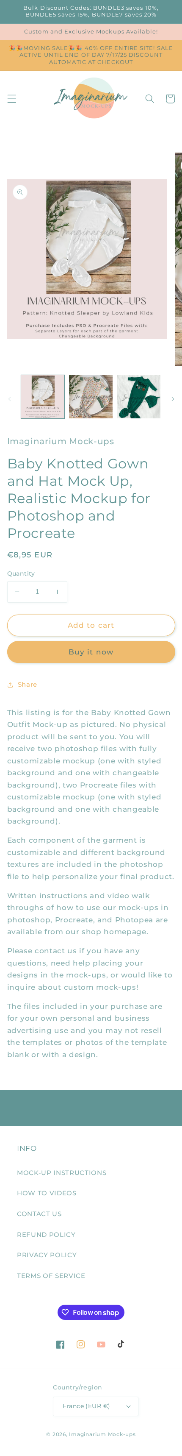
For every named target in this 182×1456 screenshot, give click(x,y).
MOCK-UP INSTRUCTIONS (61, 1173)
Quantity (21, 573)
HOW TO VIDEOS (47, 1193)
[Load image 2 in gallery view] (91, 397)
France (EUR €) (86, 1406)
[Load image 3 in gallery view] (139, 397)
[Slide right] (172, 399)
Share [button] (27, 684)
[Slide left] (9, 399)
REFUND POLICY (46, 1235)
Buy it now (91, 652)
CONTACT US (39, 1214)
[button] (11, 99)
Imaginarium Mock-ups (102, 1434)
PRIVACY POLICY (47, 1255)
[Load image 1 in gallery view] (43, 397)
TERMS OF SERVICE (51, 1276)
